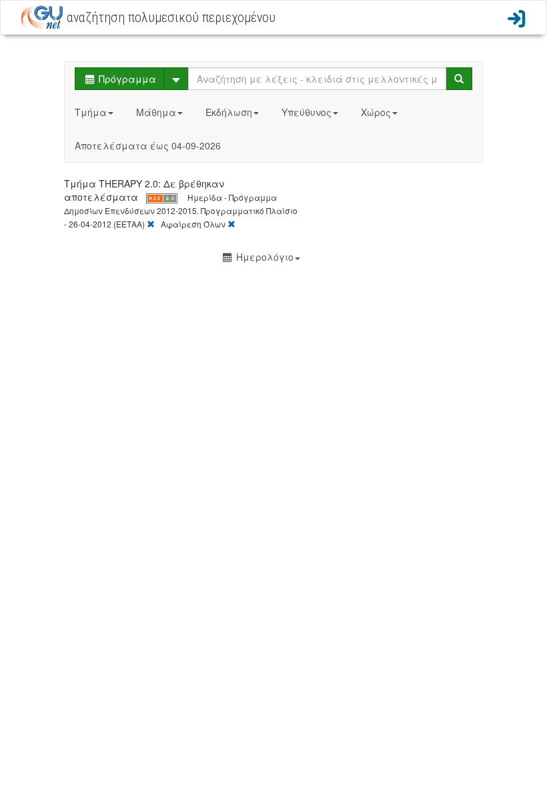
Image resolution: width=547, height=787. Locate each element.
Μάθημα (156, 112)
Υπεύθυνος (307, 112)
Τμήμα (91, 112)
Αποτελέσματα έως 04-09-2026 (148, 145)
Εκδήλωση (228, 112)
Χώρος (376, 112)
